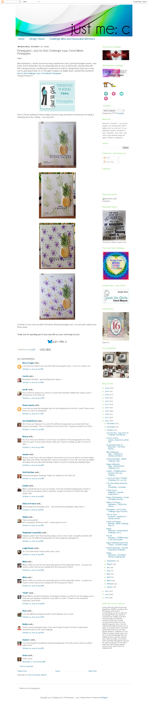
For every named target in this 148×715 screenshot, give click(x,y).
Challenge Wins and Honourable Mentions (72, 39)
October (110, 430)
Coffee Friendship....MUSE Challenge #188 (116, 460)
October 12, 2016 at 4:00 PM (33, 398)
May (109, 574)
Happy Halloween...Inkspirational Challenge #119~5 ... (117, 531)
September (111, 561)
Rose (24, 611)
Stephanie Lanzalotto (32, 533)
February (110, 584)
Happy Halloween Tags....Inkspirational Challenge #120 (115, 466)
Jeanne (25, 455)
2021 (107, 404)
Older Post (92, 671)
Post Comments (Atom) (37, 675)
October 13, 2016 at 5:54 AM (33, 465)
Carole (25, 376)
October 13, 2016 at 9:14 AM (32, 496)
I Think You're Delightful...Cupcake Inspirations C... (114, 492)
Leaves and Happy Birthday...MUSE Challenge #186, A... (117, 524)
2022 (107, 401)
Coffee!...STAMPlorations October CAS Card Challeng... (116, 473)
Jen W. (25, 390)
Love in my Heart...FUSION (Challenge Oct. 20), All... (116, 479)
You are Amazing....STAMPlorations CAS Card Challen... (117, 538)
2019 (107, 411)
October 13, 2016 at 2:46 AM (33, 429)
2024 (107, 395)
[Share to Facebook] (47, 349)
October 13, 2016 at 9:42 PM (33, 555)
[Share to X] (45, 349)
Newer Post (22, 671)
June (109, 571)
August (110, 564)
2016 (107, 421)
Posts (107, 158)
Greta (25, 656)
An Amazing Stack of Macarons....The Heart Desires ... (115, 447)
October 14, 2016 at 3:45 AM (33, 570)
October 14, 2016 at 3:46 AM (33, 586)
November (111, 427)
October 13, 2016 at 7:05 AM (33, 479)
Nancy (25, 437)
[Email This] (41, 349)
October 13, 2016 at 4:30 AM (33, 447)
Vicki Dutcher (28, 472)
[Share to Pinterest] (50, 349)
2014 (107, 594)
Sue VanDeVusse (29, 421)
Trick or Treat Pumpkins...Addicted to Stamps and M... (116, 517)
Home (21, 39)
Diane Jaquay (28, 405)
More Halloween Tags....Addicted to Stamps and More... (114, 454)
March (109, 581)
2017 (107, 417)
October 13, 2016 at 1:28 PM (32, 510)
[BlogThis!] (43, 349)
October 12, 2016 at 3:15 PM (32, 369)
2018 (107, 414)
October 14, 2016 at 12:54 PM (33, 604)
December (111, 424)
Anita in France (29, 504)
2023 (107, 398)
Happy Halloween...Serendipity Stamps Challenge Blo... (116, 555)
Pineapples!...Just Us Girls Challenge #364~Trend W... (117, 510)
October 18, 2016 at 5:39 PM (33, 648)
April (109, 577)
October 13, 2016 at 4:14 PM (32, 541)
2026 (107, 388)
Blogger (105, 698)
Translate (120, 113)
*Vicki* (25, 593)
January (110, 587)
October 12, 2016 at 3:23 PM (32, 382)
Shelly (25, 517)
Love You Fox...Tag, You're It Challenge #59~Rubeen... (117, 434)
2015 (107, 591)
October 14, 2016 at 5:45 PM (33, 633)
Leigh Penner (28, 548)
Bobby (25, 624)
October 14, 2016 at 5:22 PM (33, 617)
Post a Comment (26, 666)
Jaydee (25, 486)
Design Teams (37, 39)
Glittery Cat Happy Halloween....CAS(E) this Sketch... (116, 504)
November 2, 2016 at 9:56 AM (33, 662)
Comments (109, 162)
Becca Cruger (28, 363)
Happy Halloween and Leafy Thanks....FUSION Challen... (117, 544)
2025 (107, 391)
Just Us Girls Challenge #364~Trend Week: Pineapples (39, 74)
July (108, 568)
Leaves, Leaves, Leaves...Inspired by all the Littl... (117, 440)
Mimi (24, 562)
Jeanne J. (26, 640)
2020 (107, 408)
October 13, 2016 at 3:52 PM (32, 525)
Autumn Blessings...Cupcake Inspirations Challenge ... (117, 549)
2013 (107, 598)
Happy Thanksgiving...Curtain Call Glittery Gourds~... (117, 498)
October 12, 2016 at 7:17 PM (32, 414)
